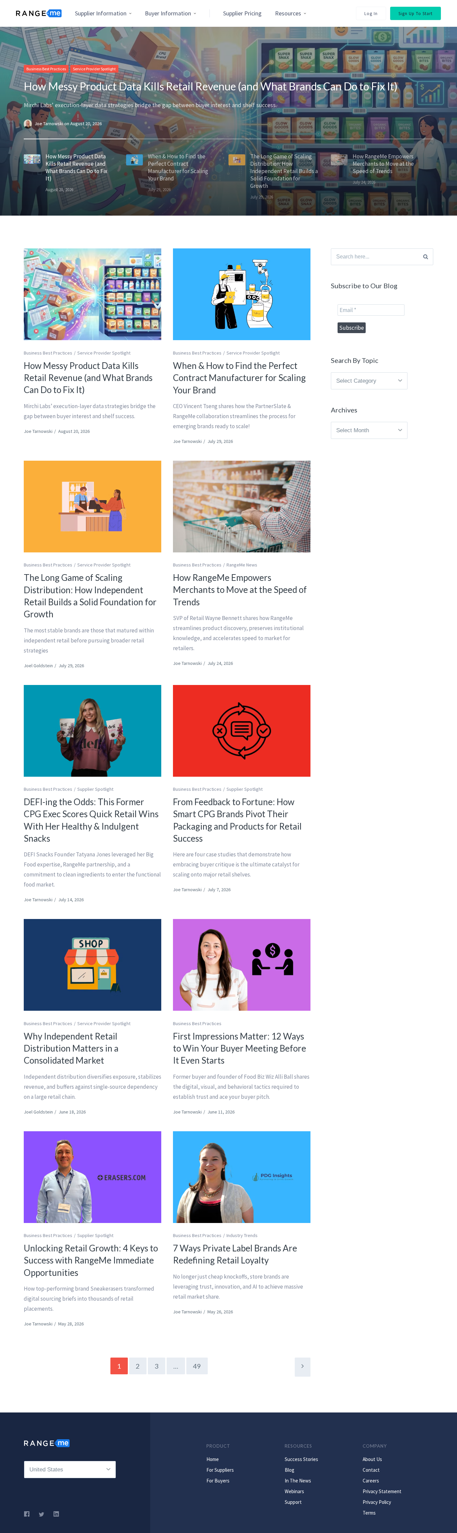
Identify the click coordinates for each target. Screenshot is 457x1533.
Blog (289, 1470)
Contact (371, 1470)
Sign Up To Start (415, 13)
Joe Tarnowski (49, 124)
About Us (372, 1459)
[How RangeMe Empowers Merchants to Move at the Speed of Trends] (241, 506)
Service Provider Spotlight (94, 68)
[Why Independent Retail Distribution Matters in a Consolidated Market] (92, 965)
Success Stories (301, 1459)
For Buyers (218, 1480)
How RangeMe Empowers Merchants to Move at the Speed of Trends (240, 589)
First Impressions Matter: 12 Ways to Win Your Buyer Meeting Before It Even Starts (239, 1048)
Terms (369, 1513)
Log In (371, 13)
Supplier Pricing (242, 13)
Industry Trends (242, 1235)
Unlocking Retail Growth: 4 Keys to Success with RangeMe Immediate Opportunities (91, 1260)
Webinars (294, 1491)
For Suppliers (220, 1470)
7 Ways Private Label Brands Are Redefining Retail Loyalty (235, 1254)
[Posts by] (29, 124)
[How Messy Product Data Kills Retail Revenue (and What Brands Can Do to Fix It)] (92, 294)
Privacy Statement (382, 1491)
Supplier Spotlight (95, 789)
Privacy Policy (377, 1502)
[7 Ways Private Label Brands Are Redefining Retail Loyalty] (241, 1177)
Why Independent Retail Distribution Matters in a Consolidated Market (71, 1048)
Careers (371, 1480)
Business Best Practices (46, 68)
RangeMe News (241, 565)
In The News (298, 1480)
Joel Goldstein (38, 666)
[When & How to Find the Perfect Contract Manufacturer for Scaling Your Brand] (241, 294)
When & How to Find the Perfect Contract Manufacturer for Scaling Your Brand (239, 377)
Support (293, 1502)
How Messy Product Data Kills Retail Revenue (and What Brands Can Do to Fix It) (210, 86)
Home (212, 1459)
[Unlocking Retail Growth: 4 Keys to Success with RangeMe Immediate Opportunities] (92, 1177)
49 (197, 1366)
